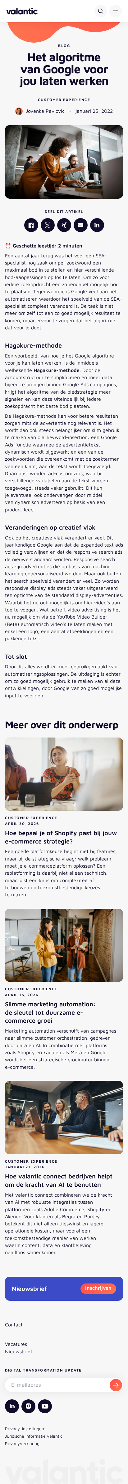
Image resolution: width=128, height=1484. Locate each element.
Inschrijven (98, 1288)
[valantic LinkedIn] (97, 225)
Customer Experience (64, 99)
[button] (115, 11)
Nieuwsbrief (18, 1351)
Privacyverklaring (22, 1443)
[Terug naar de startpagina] (22, 11)
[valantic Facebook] (31, 225)
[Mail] (81, 225)
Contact (14, 1324)
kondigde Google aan (39, 545)
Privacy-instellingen (24, 1428)
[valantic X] (48, 225)
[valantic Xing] (64, 225)
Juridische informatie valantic (33, 1436)
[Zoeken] (100, 11)
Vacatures (16, 1344)
